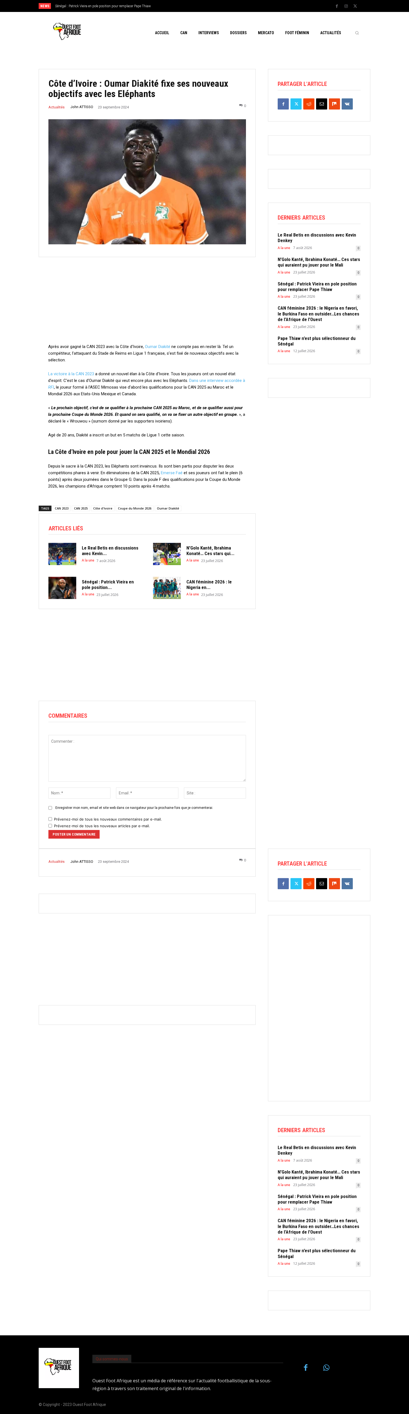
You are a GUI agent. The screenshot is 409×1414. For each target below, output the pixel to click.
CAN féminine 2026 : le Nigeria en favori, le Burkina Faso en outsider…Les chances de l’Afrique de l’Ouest (318, 313)
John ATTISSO (81, 107)
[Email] (321, 104)
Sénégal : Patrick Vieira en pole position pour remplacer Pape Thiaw (317, 286)
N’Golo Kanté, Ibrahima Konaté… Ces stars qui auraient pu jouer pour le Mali (319, 262)
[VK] (347, 104)
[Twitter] (355, 6)
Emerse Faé (172, 472)
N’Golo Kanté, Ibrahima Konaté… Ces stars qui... (210, 550)
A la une (88, 560)
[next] (223, 6)
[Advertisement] (147, 304)
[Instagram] (346, 6)
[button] (357, 33)
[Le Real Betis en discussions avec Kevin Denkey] (62, 554)
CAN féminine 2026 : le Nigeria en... (209, 584)
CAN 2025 (81, 508)
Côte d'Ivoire (102, 508)
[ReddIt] (308, 104)
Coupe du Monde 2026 (134, 508)
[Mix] (334, 104)
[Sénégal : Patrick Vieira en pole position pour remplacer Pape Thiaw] (62, 588)
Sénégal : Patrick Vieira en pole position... (108, 584)
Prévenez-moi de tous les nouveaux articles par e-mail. (102, 826)
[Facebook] (337, 6)
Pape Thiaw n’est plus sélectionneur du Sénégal (317, 341)
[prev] (214, 6)
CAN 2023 (61, 508)
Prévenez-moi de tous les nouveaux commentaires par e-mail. (108, 819)
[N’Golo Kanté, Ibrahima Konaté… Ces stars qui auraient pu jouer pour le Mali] (167, 554)
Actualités (56, 107)
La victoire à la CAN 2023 (71, 373)
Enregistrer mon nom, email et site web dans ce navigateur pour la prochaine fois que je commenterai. (134, 808)
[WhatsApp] (326, 1368)
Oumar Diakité (157, 346)
